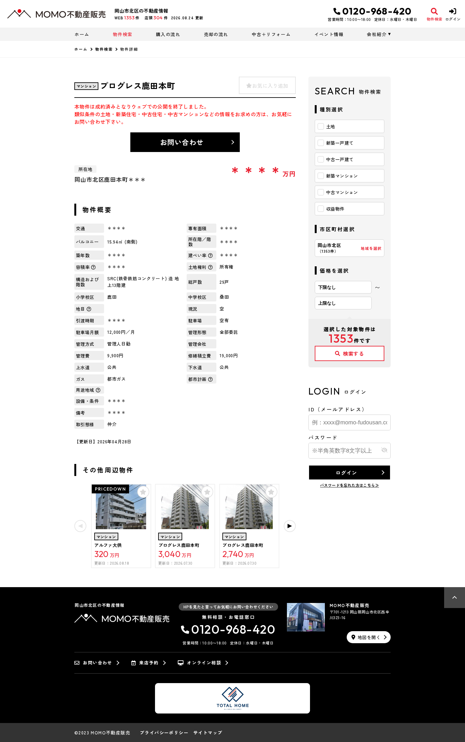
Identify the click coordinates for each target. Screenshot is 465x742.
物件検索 (123, 34)
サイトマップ (207, 732)
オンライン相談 (204, 662)
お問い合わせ (182, 142)
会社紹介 (377, 34)
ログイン (346, 472)
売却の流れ (216, 34)
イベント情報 (329, 34)
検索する (353, 353)
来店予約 (149, 662)
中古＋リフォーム (271, 34)
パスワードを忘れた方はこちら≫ (349, 485)
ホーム (82, 34)
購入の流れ (168, 34)
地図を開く (369, 637)
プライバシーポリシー (164, 732)
